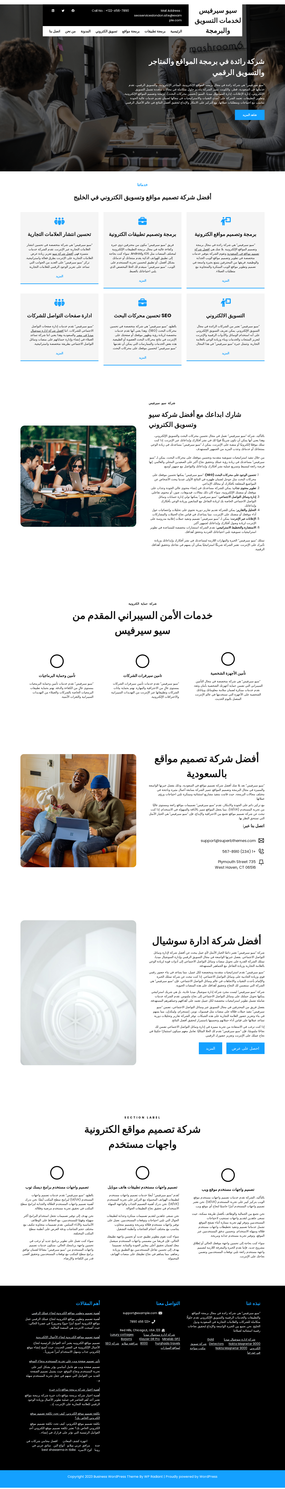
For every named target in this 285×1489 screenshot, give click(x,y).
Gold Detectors (215, 1341)
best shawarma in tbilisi (59, 1450)
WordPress (208, 1476)
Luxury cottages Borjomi (122, 1336)
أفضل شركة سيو (62, 254)
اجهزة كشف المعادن (75, 1441)
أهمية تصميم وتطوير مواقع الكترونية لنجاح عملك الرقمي (66, 1313)
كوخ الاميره (85, 1450)
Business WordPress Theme (116, 1476)
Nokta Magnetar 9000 (244, 1344)
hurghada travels (167, 1343)
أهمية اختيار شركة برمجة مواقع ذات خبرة (74, 1389)
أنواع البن (59, 1445)
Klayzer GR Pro (149, 1339)
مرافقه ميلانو (130, 1343)
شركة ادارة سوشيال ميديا (239, 1339)
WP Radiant (153, 1476)
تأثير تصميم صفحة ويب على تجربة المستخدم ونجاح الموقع (64, 1361)
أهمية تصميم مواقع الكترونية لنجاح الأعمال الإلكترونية (68, 1337)
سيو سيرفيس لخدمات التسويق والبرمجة (218, 20)
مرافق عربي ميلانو (78, 1445)
